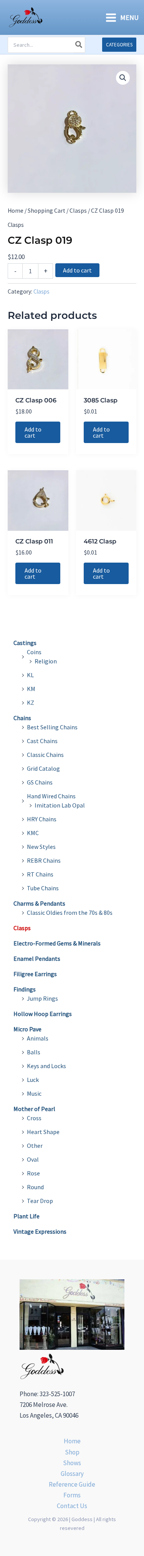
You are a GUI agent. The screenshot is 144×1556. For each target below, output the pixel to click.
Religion (46, 661)
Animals (37, 1038)
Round (35, 1187)
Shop (72, 1452)
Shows (72, 1463)
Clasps (78, 210)
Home (15, 210)
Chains (22, 718)
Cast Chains (42, 741)
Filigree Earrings (35, 974)
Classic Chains (45, 754)
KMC (33, 833)
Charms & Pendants (39, 903)
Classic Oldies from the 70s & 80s (70, 912)
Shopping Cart (46, 210)
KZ (30, 702)
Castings (24, 643)
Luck (33, 1079)
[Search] (79, 45)
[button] (119, 45)
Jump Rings (42, 998)
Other (35, 1145)
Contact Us (72, 1506)
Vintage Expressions (39, 1231)
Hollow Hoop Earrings (42, 1014)
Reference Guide (72, 1484)
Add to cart (77, 270)
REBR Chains (44, 860)
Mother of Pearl (34, 1109)
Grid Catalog (43, 768)
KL (30, 675)
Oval (33, 1159)
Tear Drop (40, 1201)
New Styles (41, 846)
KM (31, 689)
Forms (72, 1495)
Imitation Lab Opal (60, 805)
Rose (33, 1173)
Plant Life (26, 1216)
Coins (34, 652)
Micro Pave (27, 1029)
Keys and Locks (46, 1066)
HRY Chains (41, 819)
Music (34, 1093)
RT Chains (40, 874)
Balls (33, 1052)
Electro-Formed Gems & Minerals (57, 943)
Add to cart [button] (33, 432)
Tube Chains (43, 888)
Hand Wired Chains (51, 796)
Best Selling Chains (52, 727)
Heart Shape (43, 1132)
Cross (34, 1118)
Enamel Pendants (36, 958)
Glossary (72, 1473)
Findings (24, 989)
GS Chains (40, 782)
